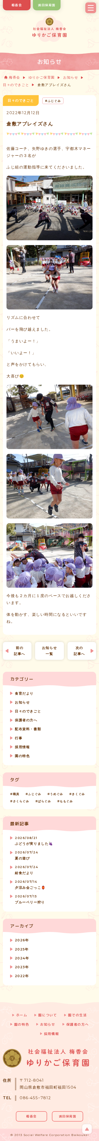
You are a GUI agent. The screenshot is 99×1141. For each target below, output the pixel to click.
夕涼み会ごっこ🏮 (30, 885)
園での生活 (77, 1015)
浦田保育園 (47, 5)
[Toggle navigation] (90, 7)
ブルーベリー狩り (30, 899)
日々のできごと (16, 85)
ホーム (21, 1015)
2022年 (22, 976)
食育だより (24, 693)
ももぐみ (66, 801)
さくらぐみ (21, 801)
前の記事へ (19, 651)
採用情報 (22, 747)
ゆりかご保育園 (42, 77)
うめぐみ (56, 794)
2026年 (22, 940)
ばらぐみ (44, 801)
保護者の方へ (26, 720)
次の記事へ (79, 651)
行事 (18, 738)
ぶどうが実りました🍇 (34, 841)
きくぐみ (78, 794)
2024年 (22, 958)
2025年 (22, 949)
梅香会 (17, 5)
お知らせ (70, 77)
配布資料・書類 (28, 729)
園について (47, 1015)
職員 (16, 794)
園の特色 (22, 756)
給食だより (26, 870)
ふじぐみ (34, 794)
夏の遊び (26, 855)
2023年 (22, 967)
